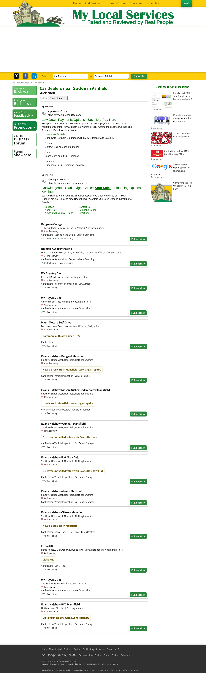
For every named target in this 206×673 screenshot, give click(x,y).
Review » (21, 90)
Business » (22, 102)
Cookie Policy (60, 655)
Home (44, 649)
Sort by (43, 98)
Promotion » (24, 126)
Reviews (83, 655)
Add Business (65, 649)
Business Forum (21, 139)
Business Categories (121, 655)
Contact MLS (113, 649)
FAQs (43, 655)
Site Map (73, 655)
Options (77, 649)
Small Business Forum (99, 655)
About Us (53, 649)
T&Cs (50, 655)
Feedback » (23, 114)
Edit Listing (88, 649)
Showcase (22, 153)
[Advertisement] (103, 49)
